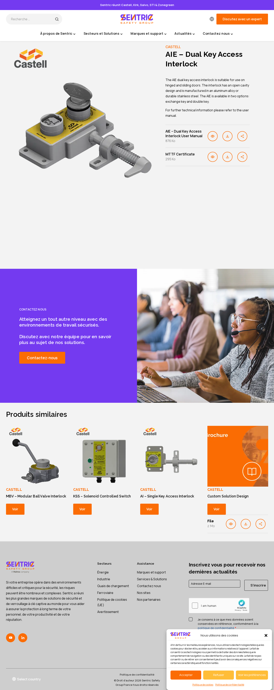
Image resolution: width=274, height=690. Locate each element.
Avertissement (108, 612)
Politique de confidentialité (229, 684)
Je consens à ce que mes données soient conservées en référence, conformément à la (228, 624)
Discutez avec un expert (242, 19)
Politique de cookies (202, 684)
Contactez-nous (42, 357)
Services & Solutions (152, 579)
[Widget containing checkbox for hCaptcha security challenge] (219, 605)
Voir (15, 509)
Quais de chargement (113, 586)
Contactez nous (149, 586)
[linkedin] (22, 637)
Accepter (186, 675)
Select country (29, 679)
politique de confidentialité (216, 628)
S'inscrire (258, 585)
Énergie (103, 572)
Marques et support (151, 572)
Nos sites (143, 593)
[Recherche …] (56, 19)
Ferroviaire (105, 593)
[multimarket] (211, 19)
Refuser (218, 675)
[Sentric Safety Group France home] (137, 19)
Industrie (103, 579)
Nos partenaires (148, 599)
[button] (266, 635)
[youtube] (10, 637)
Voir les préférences (252, 675)
